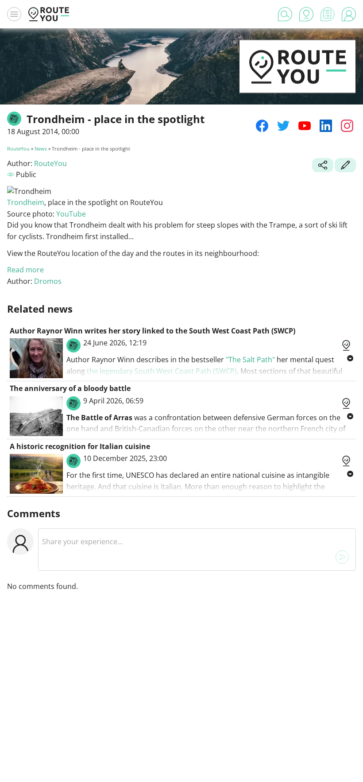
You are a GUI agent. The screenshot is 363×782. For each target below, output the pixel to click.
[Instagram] (347, 126)
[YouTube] (304, 126)
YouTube (71, 214)
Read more (25, 270)
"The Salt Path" (251, 359)
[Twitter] (283, 126)
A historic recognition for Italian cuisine (80, 446)
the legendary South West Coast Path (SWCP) (162, 371)
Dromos (48, 281)
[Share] (322, 166)
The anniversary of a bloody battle (70, 388)
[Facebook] (262, 126)
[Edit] (345, 166)
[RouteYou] (297, 80)
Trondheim (25, 202)
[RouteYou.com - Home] (48, 14)
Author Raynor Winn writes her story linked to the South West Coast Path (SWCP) (152, 331)
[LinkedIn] (326, 126)
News (41, 148)
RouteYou (18, 148)
